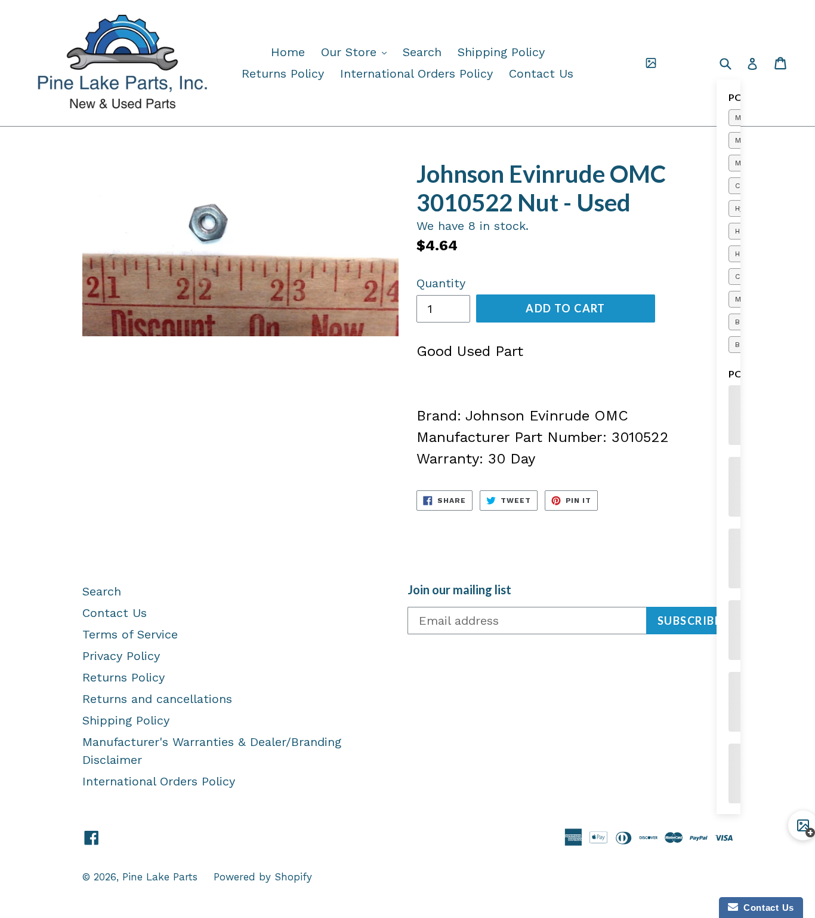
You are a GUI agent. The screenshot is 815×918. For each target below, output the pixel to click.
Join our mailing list (459, 589)
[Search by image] (651, 63)
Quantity (440, 283)
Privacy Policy (121, 656)
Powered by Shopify (263, 877)
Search (422, 52)
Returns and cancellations (157, 699)
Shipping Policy (501, 52)
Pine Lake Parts (159, 877)
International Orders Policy (416, 73)
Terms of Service (130, 634)
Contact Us (541, 73)
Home (288, 52)
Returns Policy (283, 73)
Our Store (357, 51)
